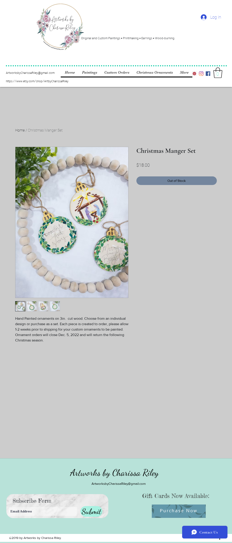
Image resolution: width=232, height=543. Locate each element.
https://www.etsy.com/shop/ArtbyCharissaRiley (37, 81)
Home (20, 130)
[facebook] (208, 73)
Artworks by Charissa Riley (114, 472)
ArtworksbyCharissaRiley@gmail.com (30, 72)
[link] (217, 72)
